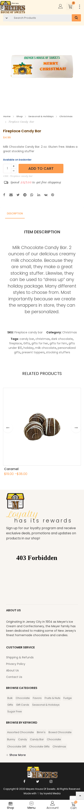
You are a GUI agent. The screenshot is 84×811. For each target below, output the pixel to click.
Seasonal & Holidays (41, 116)
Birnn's (41, 732)
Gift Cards (22, 705)
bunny (11, 739)
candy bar (27, 339)
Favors (37, 698)
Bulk (10, 698)
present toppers (33, 352)
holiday (28, 348)
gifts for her (39, 343)
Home (7, 116)
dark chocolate (62, 339)
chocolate (54, 739)
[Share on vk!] (46, 195)
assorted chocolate (20, 732)
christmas (42, 339)
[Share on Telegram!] (25, 195)
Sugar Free (14, 711)
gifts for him (58, 343)
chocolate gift (16, 746)
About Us (12, 670)
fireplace (15, 343)
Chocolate (23, 698)
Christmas (66, 116)
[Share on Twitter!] (18, 195)
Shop (19, 116)
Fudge (67, 698)
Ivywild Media (52, 793)
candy (22, 739)
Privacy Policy (15, 664)
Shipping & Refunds (20, 657)
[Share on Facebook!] (4, 195)
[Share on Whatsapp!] (32, 195)
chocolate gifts (39, 746)
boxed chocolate (60, 732)
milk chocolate (45, 348)
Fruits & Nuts (52, 698)
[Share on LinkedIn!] (39, 195)
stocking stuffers (58, 352)
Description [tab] (15, 213)
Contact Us (14, 677)
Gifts (26, 343)
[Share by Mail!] (11, 195)
